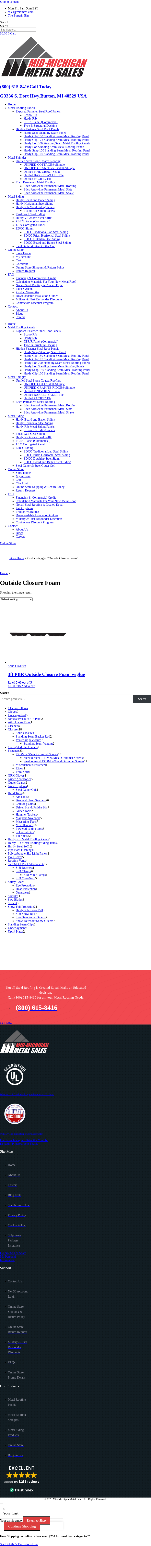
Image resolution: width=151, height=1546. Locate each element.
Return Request (25, 271)
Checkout (22, 264)
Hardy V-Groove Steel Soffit (34, 217)
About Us (22, 310)
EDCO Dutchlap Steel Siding (42, 239)
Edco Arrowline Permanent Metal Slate (48, 189)
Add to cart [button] (28, 686)
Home (12, 104)
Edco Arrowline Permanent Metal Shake (49, 193)
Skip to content (9, 1)
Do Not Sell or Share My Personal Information (13, 1256)
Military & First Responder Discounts (39, 299)
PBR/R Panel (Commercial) (41, 122)
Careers (20, 317)
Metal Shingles (17, 157)
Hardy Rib (30, 118)
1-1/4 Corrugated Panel (30, 225)
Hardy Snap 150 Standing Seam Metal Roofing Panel (57, 150)
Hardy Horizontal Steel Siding (34, 203)
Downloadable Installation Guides (37, 295)
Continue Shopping (22, 1526)
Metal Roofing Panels (21, 108)
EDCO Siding (24, 228)
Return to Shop (36, 1520)
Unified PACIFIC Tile (37, 178)
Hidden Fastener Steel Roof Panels (37, 129)
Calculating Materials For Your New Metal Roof (46, 281)
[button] (21, 1479)
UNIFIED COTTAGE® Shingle (44, 164)
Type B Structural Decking (40, 125)
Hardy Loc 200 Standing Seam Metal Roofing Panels (57, 143)
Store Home (23, 253)
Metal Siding (16, 196)
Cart (18, 260)
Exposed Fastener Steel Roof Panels (38, 111)
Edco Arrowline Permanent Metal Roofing (50, 186)
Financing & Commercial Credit (36, 278)
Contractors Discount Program (34, 303)
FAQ (11, 274)
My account (23, 256)
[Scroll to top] (1, 1503)
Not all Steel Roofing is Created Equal (39, 285)
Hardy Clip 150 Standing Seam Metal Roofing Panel (56, 136)
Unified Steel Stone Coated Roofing (38, 161)
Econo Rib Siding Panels (39, 210)
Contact (12, 306)
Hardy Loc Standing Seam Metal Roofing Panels (54, 147)
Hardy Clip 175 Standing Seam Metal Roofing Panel (56, 139)
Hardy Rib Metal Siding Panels (35, 207)
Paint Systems (24, 288)
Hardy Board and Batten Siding (35, 200)
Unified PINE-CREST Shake (42, 171)
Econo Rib (30, 115)
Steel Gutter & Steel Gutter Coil (35, 246)
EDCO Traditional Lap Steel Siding (46, 232)
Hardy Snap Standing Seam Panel (45, 132)
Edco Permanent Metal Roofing (35, 182)
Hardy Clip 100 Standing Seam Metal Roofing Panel (56, 154)
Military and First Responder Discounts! (21, 1133)
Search (4, 22)
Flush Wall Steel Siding (30, 214)
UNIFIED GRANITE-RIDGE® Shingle (49, 168)
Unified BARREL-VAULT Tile (44, 175)
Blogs (19, 313)
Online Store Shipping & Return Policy (40, 267)
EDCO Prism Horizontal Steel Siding (47, 235)
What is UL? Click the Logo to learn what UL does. (27, 1094)
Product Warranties (27, 292)
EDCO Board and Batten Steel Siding (47, 242)
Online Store (16, 249)
